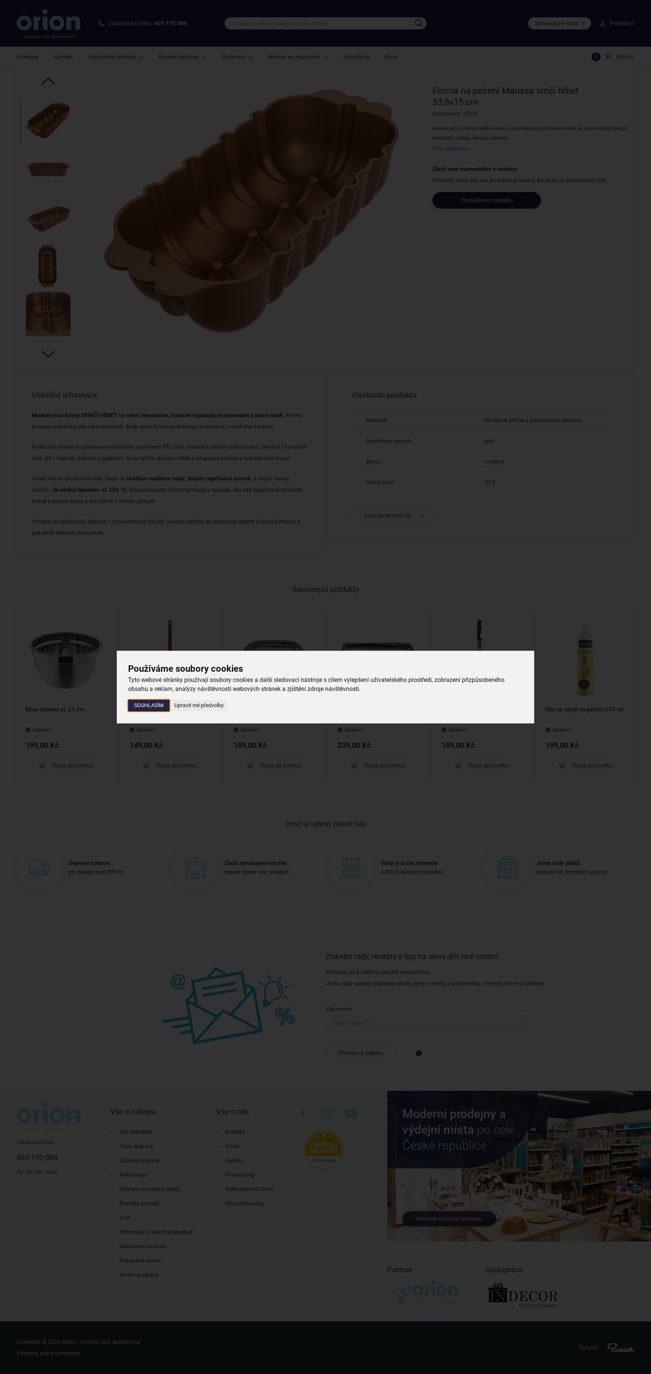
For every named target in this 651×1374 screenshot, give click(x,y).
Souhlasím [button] (149, 705)
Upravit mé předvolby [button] (199, 705)
